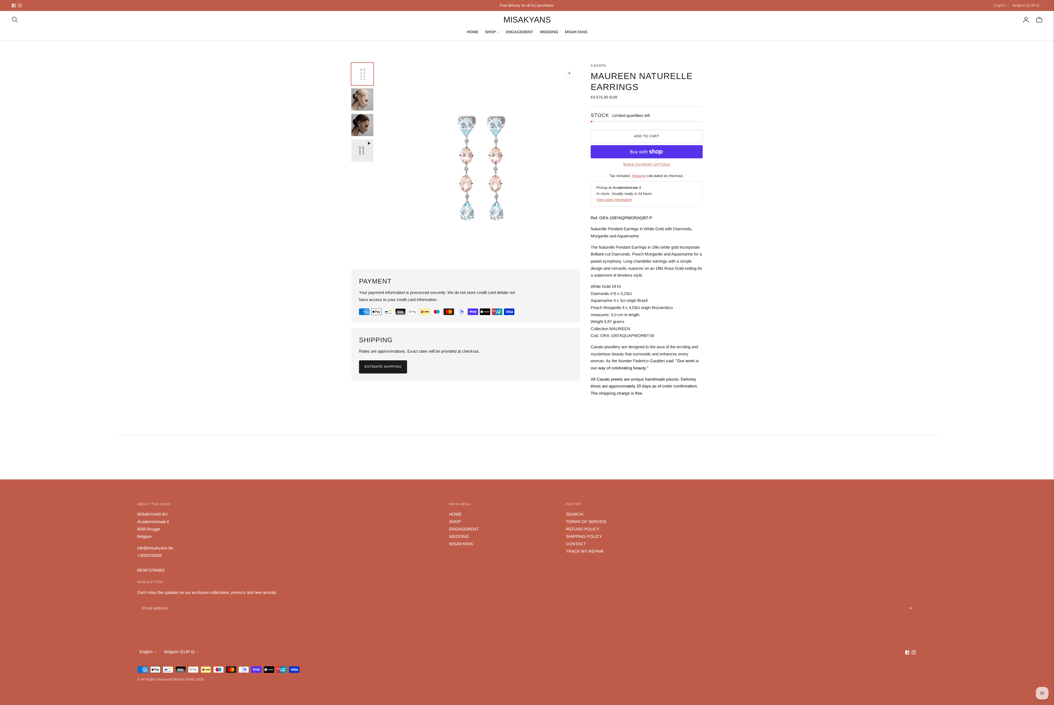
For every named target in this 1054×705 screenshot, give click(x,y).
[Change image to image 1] (362, 74)
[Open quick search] (15, 20)
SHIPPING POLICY (584, 536)
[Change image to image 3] (362, 125)
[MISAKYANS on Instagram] (20, 5)
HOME (472, 32)
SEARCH (574, 514)
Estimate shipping (383, 367)
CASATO (598, 66)
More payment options (646, 164)
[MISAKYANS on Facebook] (14, 5)
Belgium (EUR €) (1026, 5)
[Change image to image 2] (362, 99)
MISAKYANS (576, 32)
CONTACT (576, 543)
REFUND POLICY (582, 529)
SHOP (490, 32)
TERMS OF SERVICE (586, 521)
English (999, 5)
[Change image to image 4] (362, 150)
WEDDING (549, 32)
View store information (614, 200)
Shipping (639, 176)
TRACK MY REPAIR (585, 551)
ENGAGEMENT (519, 32)
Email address (154, 602)
